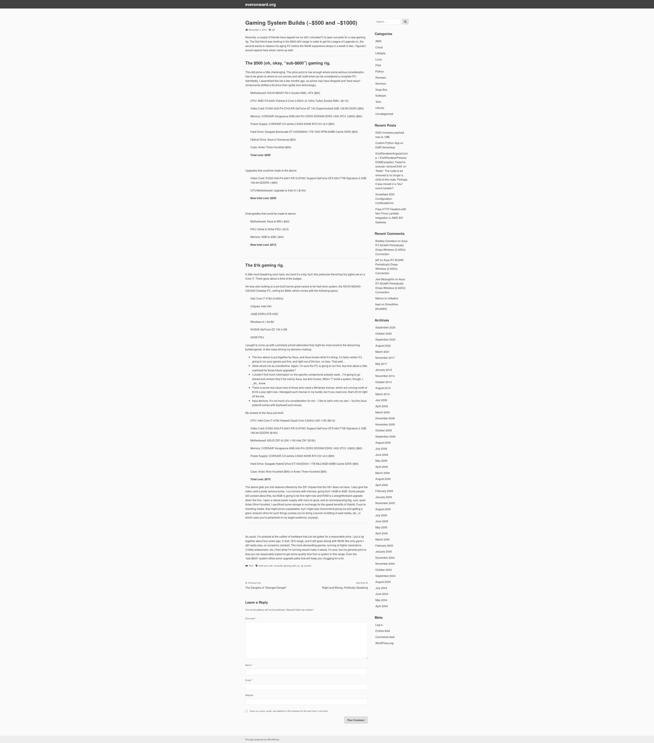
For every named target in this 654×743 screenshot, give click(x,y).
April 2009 (381, 406)
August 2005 (383, 509)
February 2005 (384, 545)
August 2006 (383, 479)
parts (294, 565)
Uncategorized (384, 114)
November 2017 (385, 358)
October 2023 (383, 333)
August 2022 (383, 346)
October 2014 (383, 382)
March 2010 (382, 394)
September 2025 (385, 327)
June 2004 (381, 594)
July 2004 (381, 588)
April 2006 (381, 485)
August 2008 (383, 443)
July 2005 (381, 515)
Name (249, 665)
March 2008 (382, 473)
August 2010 (383, 388)
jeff (273, 29)
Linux (378, 59)
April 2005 (381, 533)
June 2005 (381, 521)
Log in (379, 625)
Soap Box (381, 90)
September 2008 (385, 436)
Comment (250, 618)
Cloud (379, 47)
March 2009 (382, 412)
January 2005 (383, 551)
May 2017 (381, 364)
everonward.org (260, 4)
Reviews (380, 77)
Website (249, 695)
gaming (287, 565)
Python (379, 71)
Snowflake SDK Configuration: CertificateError (385, 198)
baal (378, 304)
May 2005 (381, 527)
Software (380, 96)
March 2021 (382, 352)
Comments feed (384, 637)
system (307, 565)
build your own (266, 565)
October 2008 (383, 430)
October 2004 (383, 570)
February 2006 (384, 491)
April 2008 (381, 467)
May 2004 (381, 600)
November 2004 (385, 564)
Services (380, 83)
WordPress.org (384, 643)
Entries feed (382, 631)
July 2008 (381, 448)
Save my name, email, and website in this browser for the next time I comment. (289, 711)
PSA (378, 65)
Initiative (393, 298)
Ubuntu (379, 108)
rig (302, 565)
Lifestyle (380, 53)
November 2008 (385, 424)
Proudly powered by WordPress (262, 739)
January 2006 (383, 497)
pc (299, 565)
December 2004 (385, 558)
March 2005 (382, 539)
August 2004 (383, 582)
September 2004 (385, 576)
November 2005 (385, 503)
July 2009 (381, 400)
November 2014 (385, 376)
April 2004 (381, 606)
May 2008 (381, 461)
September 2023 (385, 339)
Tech (251, 565)
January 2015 (383, 370)
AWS (378, 41)
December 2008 (385, 418)
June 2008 (381, 455)
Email (248, 680)
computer (278, 565)
